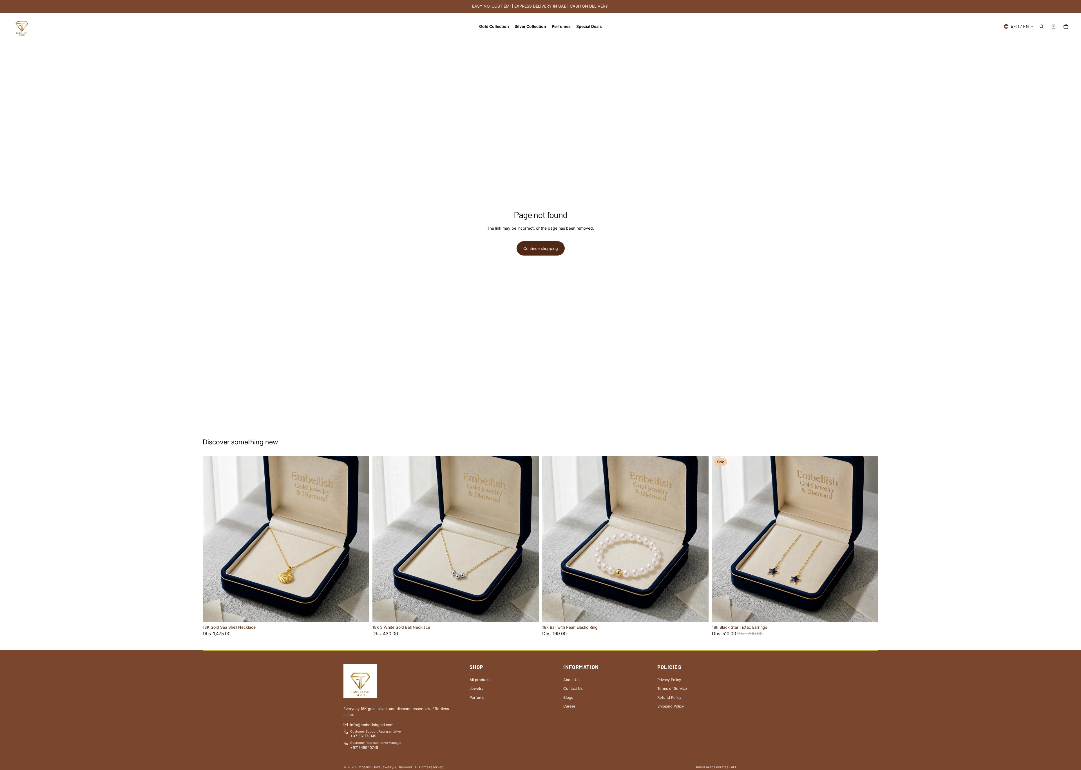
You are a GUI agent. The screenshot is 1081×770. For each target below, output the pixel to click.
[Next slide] (360, 539)
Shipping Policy (670, 706)
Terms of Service (672, 688)
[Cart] (1066, 26)
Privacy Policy (669, 679)
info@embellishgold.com (371, 724)
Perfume (477, 697)
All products (480, 679)
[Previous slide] (211, 539)
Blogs (568, 697)
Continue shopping (540, 248)
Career (569, 706)
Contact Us (573, 688)
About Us (571, 679)
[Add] (360, 614)
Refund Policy (669, 697)
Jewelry (476, 688)
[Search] (1041, 26)
